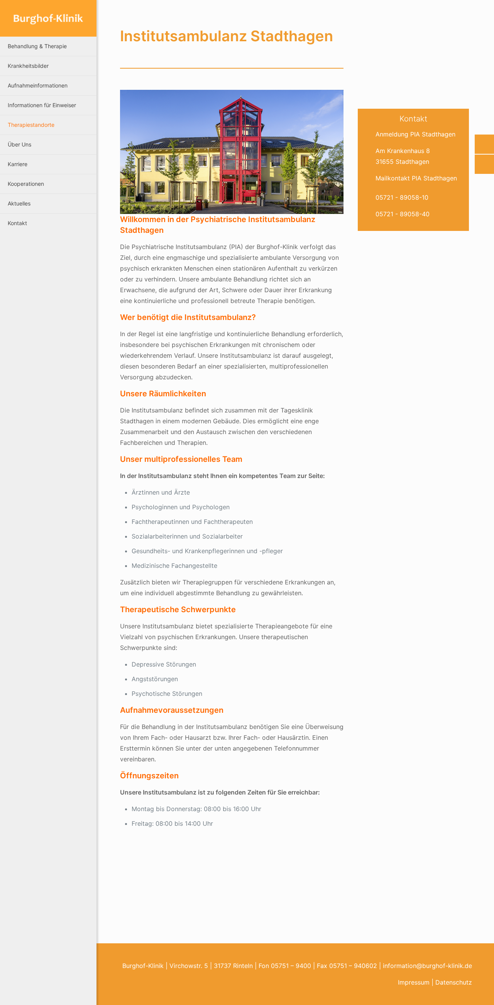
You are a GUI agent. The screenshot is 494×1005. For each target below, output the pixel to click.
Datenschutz (453, 982)
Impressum (414, 982)
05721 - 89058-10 (402, 197)
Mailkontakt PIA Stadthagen (416, 178)
